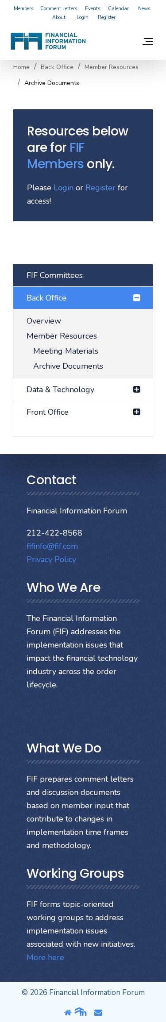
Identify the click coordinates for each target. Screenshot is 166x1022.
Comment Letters (58, 8)
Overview (44, 321)
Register (107, 17)
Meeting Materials (65, 351)
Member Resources (62, 336)
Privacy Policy (51, 559)
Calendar (118, 8)
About (59, 17)
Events (92, 8)
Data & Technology (60, 389)
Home (21, 67)
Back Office (57, 67)
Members (23, 8)
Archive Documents (68, 366)
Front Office (48, 412)
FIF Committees (55, 275)
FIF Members (56, 156)
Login (83, 17)
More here (45, 957)
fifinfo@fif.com (52, 546)
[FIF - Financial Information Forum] (48, 40)
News (144, 8)
